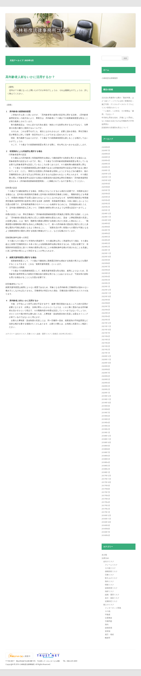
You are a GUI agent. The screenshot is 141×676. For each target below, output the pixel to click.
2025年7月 (106, 190)
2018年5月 (106, 459)
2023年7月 (106, 266)
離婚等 (107, 637)
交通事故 (108, 618)
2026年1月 (106, 170)
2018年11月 (106, 439)
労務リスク (31, 333)
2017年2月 (106, 508)
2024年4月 (106, 240)
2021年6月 (106, 336)
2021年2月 (106, 349)
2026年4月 (106, 160)
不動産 (107, 614)
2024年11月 (106, 217)
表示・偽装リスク (112, 598)
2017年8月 (106, 489)
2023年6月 (106, 270)
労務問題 (108, 621)
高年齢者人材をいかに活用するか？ (30, 77)
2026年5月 (106, 157)
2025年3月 (106, 203)
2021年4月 (106, 343)
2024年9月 (106, 223)
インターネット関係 (113, 608)
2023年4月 (106, 276)
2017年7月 (106, 492)
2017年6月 (106, 495)
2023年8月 (106, 263)
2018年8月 (106, 449)
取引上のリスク (111, 578)
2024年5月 (106, 236)
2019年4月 (106, 422)
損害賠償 (108, 628)
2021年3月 (106, 346)
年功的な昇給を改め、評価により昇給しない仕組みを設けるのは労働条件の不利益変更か (118, 120)
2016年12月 (106, 515)
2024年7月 (106, 230)
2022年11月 (106, 293)
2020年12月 (106, 356)
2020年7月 (106, 372)
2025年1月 (106, 210)
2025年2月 (106, 207)
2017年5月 (106, 499)
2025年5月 (106, 197)
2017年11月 (106, 479)
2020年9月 (106, 366)
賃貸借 (107, 631)
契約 (107, 624)
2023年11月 (106, 253)
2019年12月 (106, 396)
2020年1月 (106, 392)
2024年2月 (106, 246)
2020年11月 (106, 359)
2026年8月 (106, 147)
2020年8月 (106, 369)
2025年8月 (106, 187)
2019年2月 (106, 429)
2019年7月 (106, 412)
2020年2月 (106, 389)
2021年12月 (106, 323)
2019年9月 (106, 406)
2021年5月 (106, 339)
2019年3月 (106, 426)
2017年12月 (106, 475)
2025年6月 (106, 193)
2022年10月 (106, 296)
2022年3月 (106, 319)
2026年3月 (106, 163)
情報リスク (109, 584)
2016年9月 (106, 525)
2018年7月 (106, 452)
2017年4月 (106, 502)
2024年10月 (106, 220)
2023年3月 (106, 280)
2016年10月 (106, 522)
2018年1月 (106, 472)
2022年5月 (106, 313)
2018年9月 (106, 445)
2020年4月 (106, 382)
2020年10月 (106, 363)
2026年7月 (106, 150)
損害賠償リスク (111, 588)
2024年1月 (106, 250)
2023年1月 (106, 286)
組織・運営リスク (44, 333)
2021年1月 (106, 353)
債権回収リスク (111, 571)
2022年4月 (106, 316)
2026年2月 (106, 167)
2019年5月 (106, 419)
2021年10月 (106, 329)
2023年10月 (106, 256)
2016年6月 (106, 535)
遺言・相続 (109, 634)
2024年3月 (106, 243)
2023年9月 (106, 260)
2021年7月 (106, 333)
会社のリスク (20, 333)
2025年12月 (106, 173)
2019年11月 (106, 399)
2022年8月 (106, 303)
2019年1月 (106, 432)
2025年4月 (106, 200)
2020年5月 (106, 379)
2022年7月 (106, 306)
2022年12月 (106, 290)
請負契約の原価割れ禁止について (115, 127)
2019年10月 (106, 402)
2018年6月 (106, 455)
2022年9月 (106, 299)
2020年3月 (106, 386)
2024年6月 (106, 233)
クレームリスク (111, 564)
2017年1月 (106, 512)
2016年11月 (106, 518)
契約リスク (109, 581)
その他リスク (110, 568)
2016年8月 (106, 528)
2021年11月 (106, 326)
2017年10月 (106, 482)
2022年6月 (106, 309)
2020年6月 (106, 376)
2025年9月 (106, 183)
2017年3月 (106, 505)
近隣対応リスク (111, 601)
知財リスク (109, 591)
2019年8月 (106, 409)
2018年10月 (106, 442)
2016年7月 (106, 532)
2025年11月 (106, 177)
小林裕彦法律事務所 (110, 78)
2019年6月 (106, 416)
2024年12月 (106, 213)
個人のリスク (108, 604)
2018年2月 (106, 469)
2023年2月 (106, 283)
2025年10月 (106, 180)
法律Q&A (105, 558)
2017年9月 (106, 485)
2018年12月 (106, 435)
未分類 (104, 555)
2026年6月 (106, 153)
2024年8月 (106, 226)
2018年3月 (106, 465)
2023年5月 (106, 273)
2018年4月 (106, 462)
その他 (107, 611)
